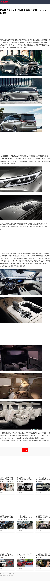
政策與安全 (4, 575)
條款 (8, 575)
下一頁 (25, 450)
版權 (12, 575)
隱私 (10, 575)
